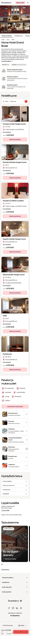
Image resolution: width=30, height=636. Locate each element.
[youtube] (21, 608)
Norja (8, 39)
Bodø (13, 39)
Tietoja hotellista (6, 36)
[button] (15, 114)
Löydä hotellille (5, 510)
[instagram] (13, 608)
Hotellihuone (18, 36)
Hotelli (2, 39)
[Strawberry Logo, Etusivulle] (6, 3)
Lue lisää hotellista (6, 61)
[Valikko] (27, 2)
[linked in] (17, 608)
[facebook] (9, 608)
